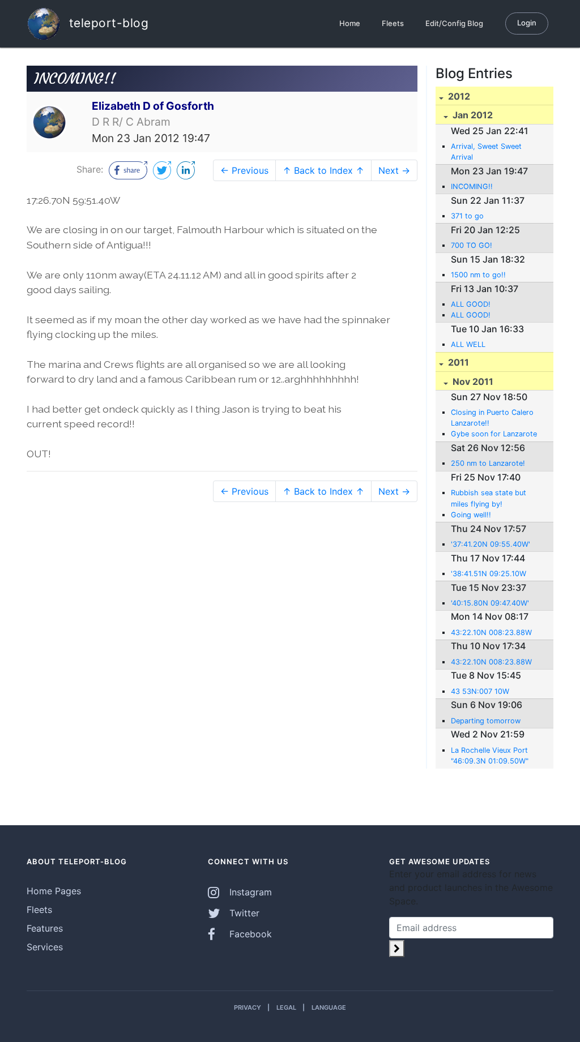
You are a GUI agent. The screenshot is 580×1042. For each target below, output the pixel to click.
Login (526, 22)
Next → (394, 170)
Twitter (243, 913)
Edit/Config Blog (454, 23)
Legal (286, 1007)
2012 (458, 96)
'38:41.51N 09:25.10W (488, 573)
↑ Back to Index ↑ (323, 170)
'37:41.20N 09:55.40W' (490, 544)
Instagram (249, 892)
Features (45, 928)
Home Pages (54, 891)
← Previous (244, 170)
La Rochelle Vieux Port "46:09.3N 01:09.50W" (489, 755)
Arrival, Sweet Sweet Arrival (486, 151)
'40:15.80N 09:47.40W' (490, 603)
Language (329, 1007)
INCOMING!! (472, 186)
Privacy (247, 1007)
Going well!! (471, 515)
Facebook (249, 934)
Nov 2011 (471, 381)
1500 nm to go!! (478, 275)
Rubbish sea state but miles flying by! (488, 498)
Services (45, 947)
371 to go (467, 216)
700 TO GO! (471, 245)
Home (349, 23)
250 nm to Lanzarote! (488, 463)
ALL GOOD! (471, 304)
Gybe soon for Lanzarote (494, 434)
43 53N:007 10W (480, 691)
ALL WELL (468, 344)
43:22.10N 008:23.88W (491, 632)
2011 (457, 362)
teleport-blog (106, 22)
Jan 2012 (471, 115)
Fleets (393, 23)
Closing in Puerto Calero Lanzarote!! (492, 417)
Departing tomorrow (486, 721)
